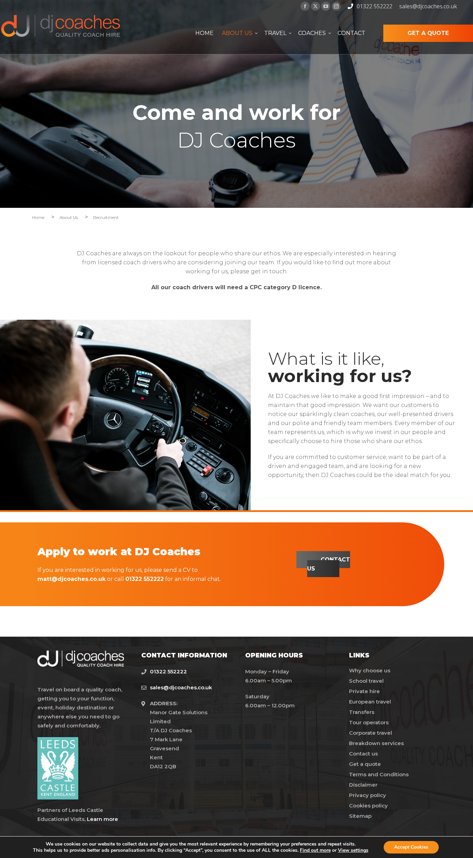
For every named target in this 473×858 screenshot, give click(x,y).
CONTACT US (328, 564)
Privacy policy (367, 795)
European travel (370, 701)
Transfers (361, 712)
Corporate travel (370, 732)
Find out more (315, 850)
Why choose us (369, 670)
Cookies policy (368, 805)
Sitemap (360, 816)
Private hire (364, 691)
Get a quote (365, 764)
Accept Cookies (411, 847)
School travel (366, 681)
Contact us (363, 753)
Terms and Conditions (379, 774)
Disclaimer (363, 784)
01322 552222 (374, 6)
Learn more (102, 819)
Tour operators (369, 722)
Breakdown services (376, 743)
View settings (353, 850)
